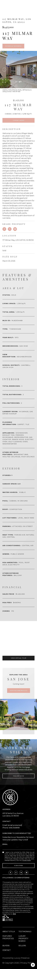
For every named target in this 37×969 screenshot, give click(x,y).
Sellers (22, 946)
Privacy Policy (26, 860)
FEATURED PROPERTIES (8, 937)
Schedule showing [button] (13, 46)
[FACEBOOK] (10, 872)
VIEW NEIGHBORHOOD (18, 690)
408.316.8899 (14, 828)
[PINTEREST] (26, 872)
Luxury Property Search (23, 938)
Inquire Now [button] (18, 776)
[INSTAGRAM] (16, 872)
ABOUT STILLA (8, 932)
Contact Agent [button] (18, 120)
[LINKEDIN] (21, 872)
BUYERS (5, 946)
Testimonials (24, 932)
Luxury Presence (21, 958)
